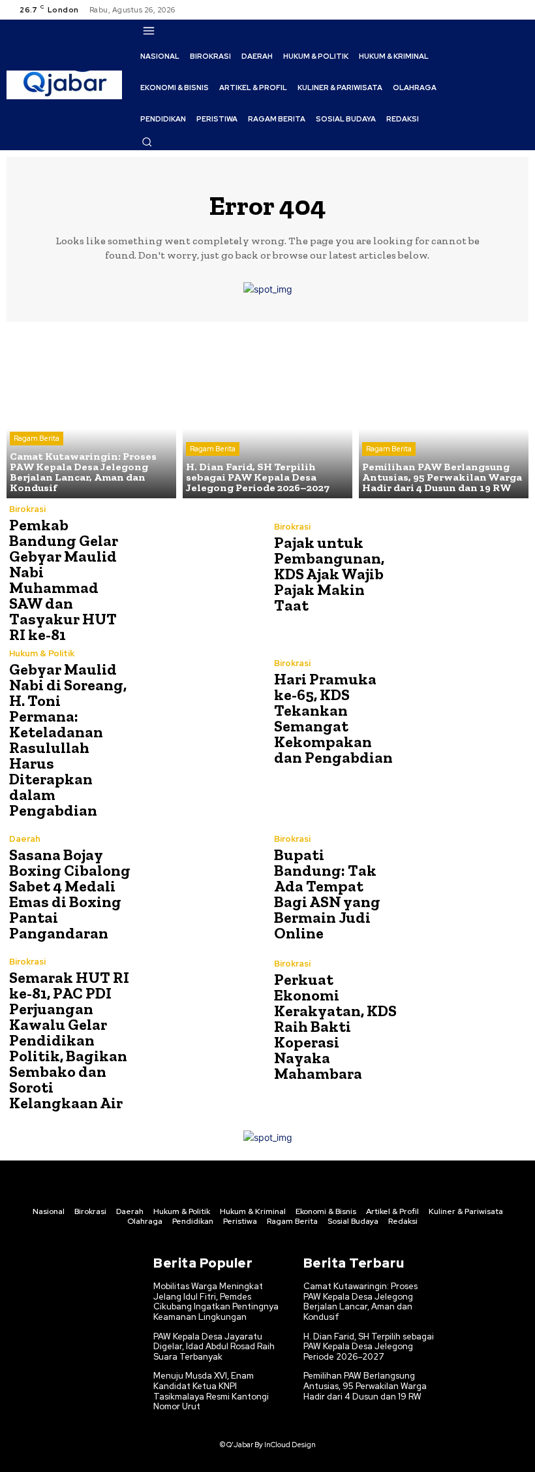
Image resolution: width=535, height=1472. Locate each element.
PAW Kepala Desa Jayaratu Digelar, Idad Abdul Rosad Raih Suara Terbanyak (214, 1346)
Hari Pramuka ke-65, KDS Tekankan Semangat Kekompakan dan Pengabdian (333, 718)
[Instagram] (487, 10)
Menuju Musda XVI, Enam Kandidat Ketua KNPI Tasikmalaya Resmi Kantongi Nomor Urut (211, 1391)
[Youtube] (518, 10)
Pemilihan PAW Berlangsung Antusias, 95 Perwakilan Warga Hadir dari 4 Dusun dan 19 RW (365, 1385)
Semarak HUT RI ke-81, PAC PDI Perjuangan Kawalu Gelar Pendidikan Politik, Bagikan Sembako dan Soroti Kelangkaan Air (69, 1040)
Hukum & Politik (41, 653)
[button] (147, 141)
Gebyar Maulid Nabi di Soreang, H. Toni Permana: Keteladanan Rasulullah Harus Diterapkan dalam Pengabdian (68, 740)
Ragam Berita (36, 438)
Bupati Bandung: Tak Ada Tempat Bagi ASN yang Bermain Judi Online (327, 893)
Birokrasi (27, 509)
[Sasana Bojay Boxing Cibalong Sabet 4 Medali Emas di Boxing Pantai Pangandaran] (198, 888)
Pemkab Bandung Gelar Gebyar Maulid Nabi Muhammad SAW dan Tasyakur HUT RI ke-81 (63, 579)
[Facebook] (471, 10)
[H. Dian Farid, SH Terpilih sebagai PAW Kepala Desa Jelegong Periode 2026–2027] (267, 413)
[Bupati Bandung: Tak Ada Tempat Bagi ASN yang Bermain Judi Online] (463, 888)
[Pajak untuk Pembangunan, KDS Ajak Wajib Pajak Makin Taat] (463, 568)
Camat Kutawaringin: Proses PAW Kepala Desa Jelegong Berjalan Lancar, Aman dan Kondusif (360, 1301)
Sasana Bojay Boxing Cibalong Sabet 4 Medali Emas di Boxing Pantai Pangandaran (69, 893)
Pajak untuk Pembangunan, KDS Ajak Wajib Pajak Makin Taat (329, 574)
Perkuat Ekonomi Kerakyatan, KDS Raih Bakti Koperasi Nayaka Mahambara (335, 1026)
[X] (502, 10)
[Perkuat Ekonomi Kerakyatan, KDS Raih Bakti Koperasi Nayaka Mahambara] (463, 1020)
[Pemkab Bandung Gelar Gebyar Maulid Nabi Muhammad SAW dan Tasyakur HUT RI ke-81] (198, 568)
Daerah (24, 839)
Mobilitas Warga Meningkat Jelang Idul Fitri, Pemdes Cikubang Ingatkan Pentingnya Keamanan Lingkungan (216, 1301)
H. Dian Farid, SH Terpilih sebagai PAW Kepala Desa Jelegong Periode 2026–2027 (368, 1346)
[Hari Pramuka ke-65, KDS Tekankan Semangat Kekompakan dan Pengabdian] (463, 712)
